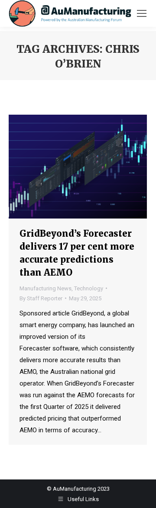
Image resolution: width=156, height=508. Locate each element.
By (41, 298)
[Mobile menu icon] (141, 13)
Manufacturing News (46, 288)
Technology (88, 288)
